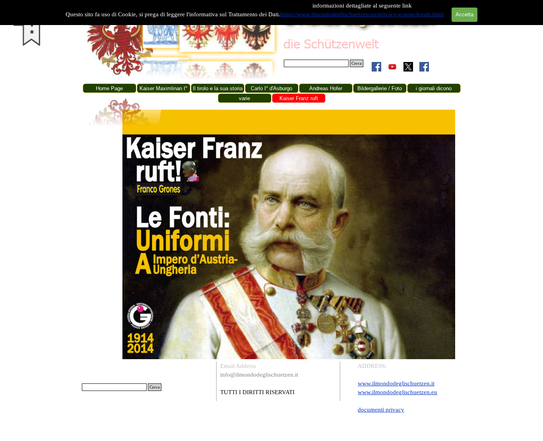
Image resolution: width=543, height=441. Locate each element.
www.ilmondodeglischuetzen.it (396, 383)
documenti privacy (381, 409)
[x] (408, 67)
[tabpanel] (277, 379)
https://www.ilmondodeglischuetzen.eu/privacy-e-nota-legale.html (362, 14)
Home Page (109, 88)
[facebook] (376, 67)
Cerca (356, 63)
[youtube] (392, 67)
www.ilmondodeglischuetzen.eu (397, 392)
